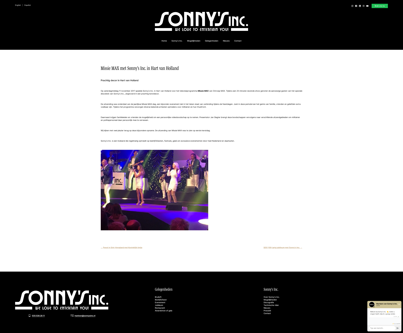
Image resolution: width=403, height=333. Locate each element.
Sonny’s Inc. (177, 40)
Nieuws (226, 40)
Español (27, 5)
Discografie (269, 302)
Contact (237, 40)
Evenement (160, 302)
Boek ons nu (380, 6)
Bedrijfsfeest (161, 299)
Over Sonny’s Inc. (272, 297)
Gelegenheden (211, 40)
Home (164, 40)
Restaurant (160, 307)
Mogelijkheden (193, 40)
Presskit (267, 310)
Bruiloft (158, 297)
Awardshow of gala (163, 310)
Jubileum (159, 305)
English (18, 5)
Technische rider (271, 305)
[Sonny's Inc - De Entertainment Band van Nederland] (201, 30)
